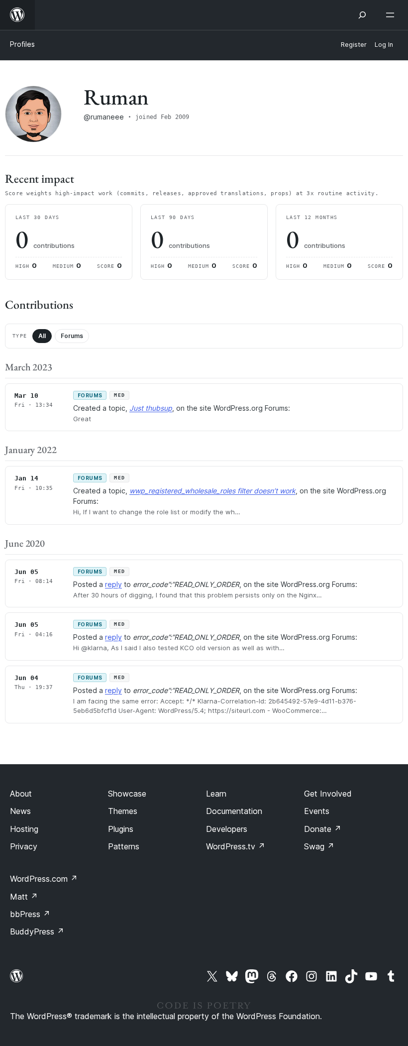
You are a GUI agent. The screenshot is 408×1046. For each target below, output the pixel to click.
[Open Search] (362, 15)
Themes (122, 811)
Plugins (120, 829)
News (20, 811)
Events (316, 811)
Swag (319, 846)
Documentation (234, 811)
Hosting (24, 829)
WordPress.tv (235, 846)
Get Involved (328, 794)
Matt (24, 897)
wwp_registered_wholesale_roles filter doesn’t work (212, 490)
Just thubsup (150, 408)
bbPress (30, 914)
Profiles (22, 44)
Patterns (123, 846)
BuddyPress (37, 931)
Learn (216, 794)
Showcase (127, 794)
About (21, 794)
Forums (72, 336)
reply (113, 584)
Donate (322, 829)
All (42, 336)
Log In (384, 44)
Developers (226, 829)
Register (354, 44)
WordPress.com (44, 879)
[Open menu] (392, 15)
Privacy (23, 846)
